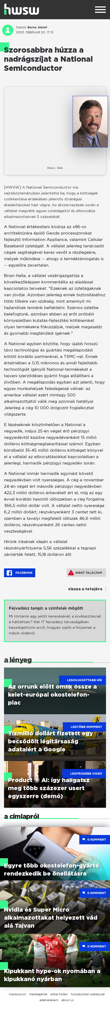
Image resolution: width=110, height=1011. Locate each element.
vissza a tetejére (85, 589)
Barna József (37, 27)
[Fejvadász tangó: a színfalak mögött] (55, 620)
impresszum (17, 994)
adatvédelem (49, 1000)
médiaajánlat (38, 994)
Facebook (24, 573)
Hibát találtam (88, 573)
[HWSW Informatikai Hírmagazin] (21, 9)
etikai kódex (59, 994)
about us (67, 1000)
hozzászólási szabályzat (88, 994)
